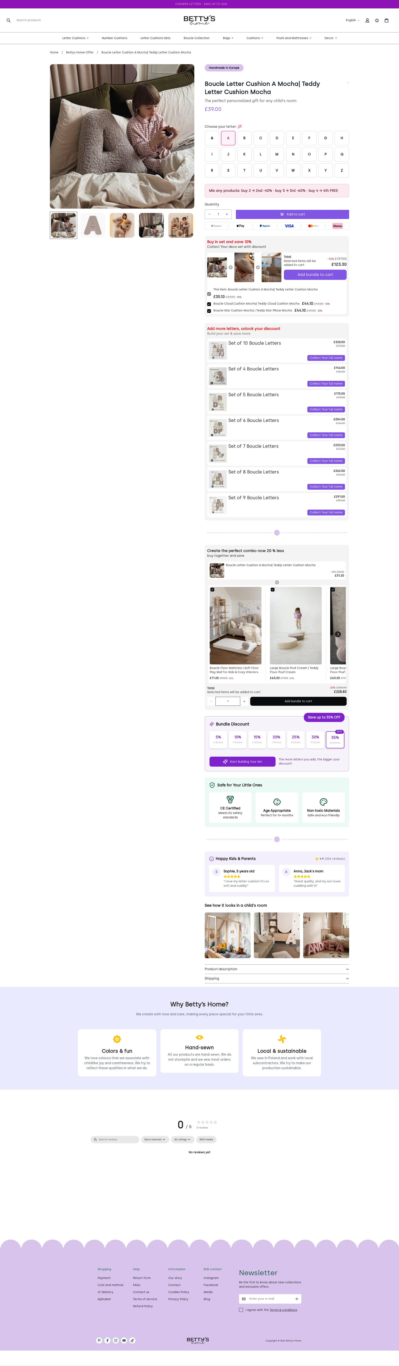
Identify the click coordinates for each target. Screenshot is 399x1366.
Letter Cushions (73, 38)
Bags (226, 38)
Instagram (211, 1278)
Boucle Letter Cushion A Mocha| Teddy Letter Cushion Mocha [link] (270, 565)
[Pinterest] (99, 1340)
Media (208, 1292)
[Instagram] (116, 1340)
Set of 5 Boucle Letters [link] (253, 394)
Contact (174, 1285)
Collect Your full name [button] (326, 358)
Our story (175, 1278)
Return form (142, 1278)
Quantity (212, 204)
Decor (329, 38)
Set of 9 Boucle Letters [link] (253, 497)
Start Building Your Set (246, 762)
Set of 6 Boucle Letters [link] (253, 420)
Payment (104, 1278)
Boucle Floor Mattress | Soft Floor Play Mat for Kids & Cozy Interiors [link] (234, 670)
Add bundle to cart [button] (315, 274)
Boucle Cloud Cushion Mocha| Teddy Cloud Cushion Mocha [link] (256, 303)
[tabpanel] (199, 1167)
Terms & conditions (283, 1310)
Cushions (253, 38)
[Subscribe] (296, 1299)
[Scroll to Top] (391, 1343)
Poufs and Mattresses (292, 38)
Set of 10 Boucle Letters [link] (254, 343)
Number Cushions (114, 38)
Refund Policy (143, 1306)
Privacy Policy (178, 1299)
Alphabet (104, 1299)
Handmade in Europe (224, 68)
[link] (217, 267)
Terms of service (145, 1299)
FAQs (136, 1285)
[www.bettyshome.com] (199, 20)
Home (54, 52)
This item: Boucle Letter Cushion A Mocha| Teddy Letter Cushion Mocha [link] (265, 289)
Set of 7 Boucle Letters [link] (253, 446)
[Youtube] (124, 1340)
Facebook (211, 1285)
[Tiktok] (132, 1340)
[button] (386, 20)
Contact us (141, 1292)
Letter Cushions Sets (155, 38)
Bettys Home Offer (80, 52)
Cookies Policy (178, 1292)
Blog (207, 1299)
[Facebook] (107, 1340)
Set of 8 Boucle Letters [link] (253, 472)
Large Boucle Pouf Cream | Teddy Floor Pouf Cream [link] (294, 670)
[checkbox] (206, 1139)
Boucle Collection (197, 38)
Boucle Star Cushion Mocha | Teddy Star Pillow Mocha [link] (252, 310)
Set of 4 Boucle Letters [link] (253, 369)
